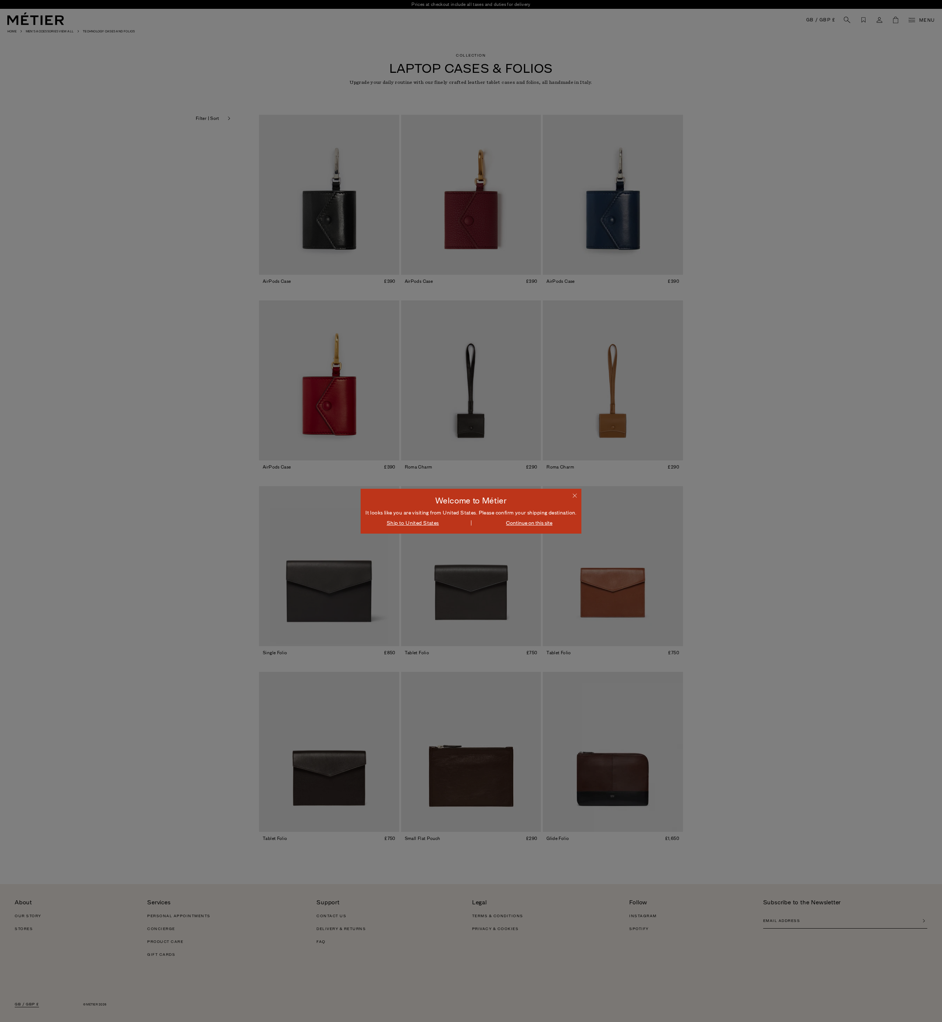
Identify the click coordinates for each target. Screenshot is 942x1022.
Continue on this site (529, 523)
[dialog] (471, 511)
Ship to (413, 523)
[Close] (574, 495)
